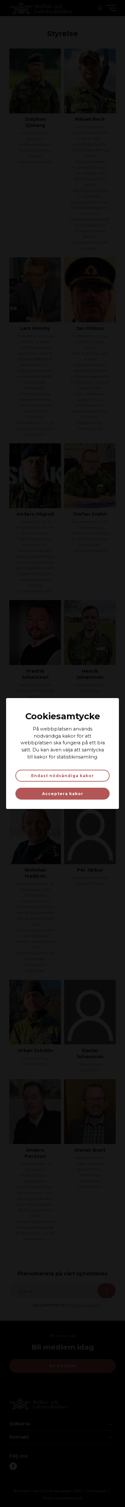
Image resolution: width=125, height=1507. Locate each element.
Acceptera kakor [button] (62, 793)
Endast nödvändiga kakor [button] (62, 775)
